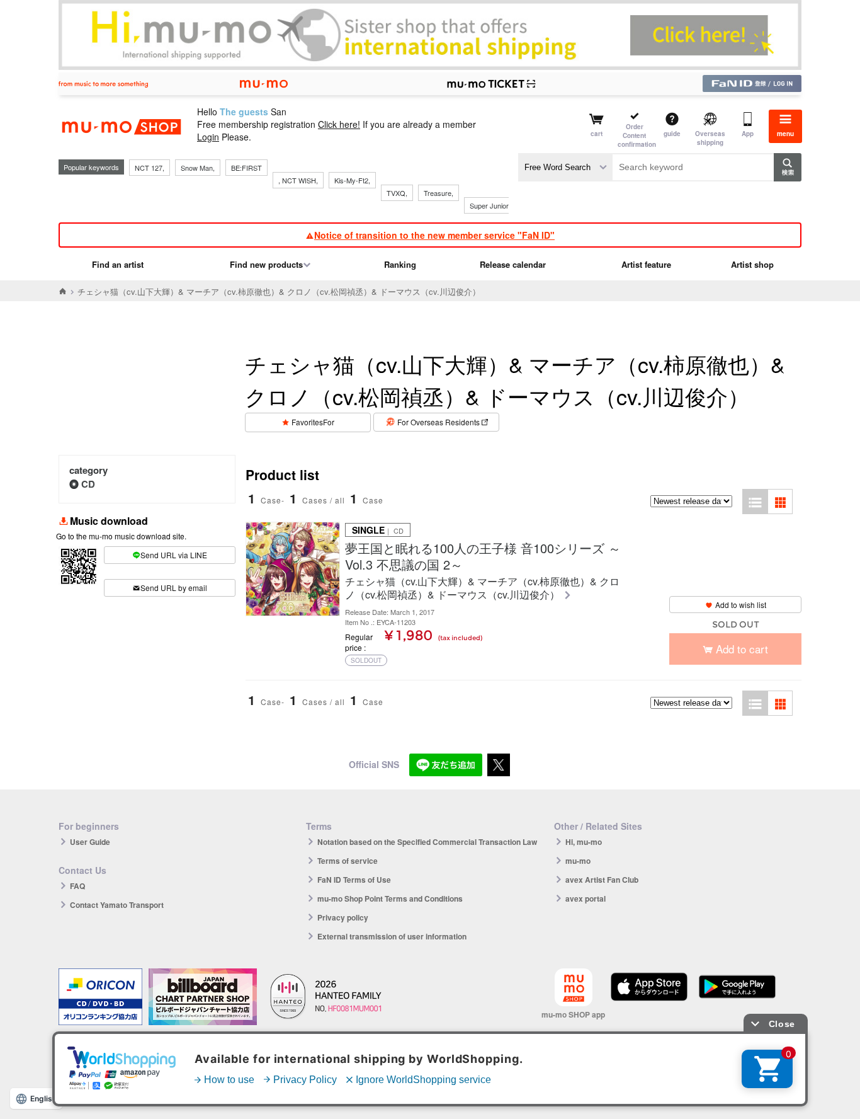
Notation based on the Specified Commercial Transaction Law (427, 841)
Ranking (400, 264)
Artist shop (752, 264)
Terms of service (347, 860)
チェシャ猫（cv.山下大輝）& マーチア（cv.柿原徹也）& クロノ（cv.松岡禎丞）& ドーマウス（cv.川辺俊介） (482, 588)
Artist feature (646, 264)
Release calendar (513, 264)
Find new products (266, 264)
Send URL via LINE (173, 554)
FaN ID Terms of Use (354, 879)
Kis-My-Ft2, (352, 180)
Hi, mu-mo (583, 841)
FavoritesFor (312, 421)
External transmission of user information (392, 936)
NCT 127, (149, 168)
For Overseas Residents (438, 421)
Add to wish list (740, 604)
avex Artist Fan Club (601, 879)
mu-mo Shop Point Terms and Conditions (390, 898)
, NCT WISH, (298, 180)
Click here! (339, 124)
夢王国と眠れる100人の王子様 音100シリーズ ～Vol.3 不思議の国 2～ (483, 556)
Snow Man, (198, 168)
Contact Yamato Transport (117, 904)
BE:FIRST (246, 168)
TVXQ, (397, 193)
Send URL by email (173, 587)
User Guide (90, 841)
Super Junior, (490, 205)
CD (88, 484)
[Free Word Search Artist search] (565, 167)
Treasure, (438, 193)
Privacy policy (342, 917)
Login (208, 136)
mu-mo (578, 860)
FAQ (77, 886)
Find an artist (118, 264)
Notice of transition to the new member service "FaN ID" (434, 235)
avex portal (585, 898)
